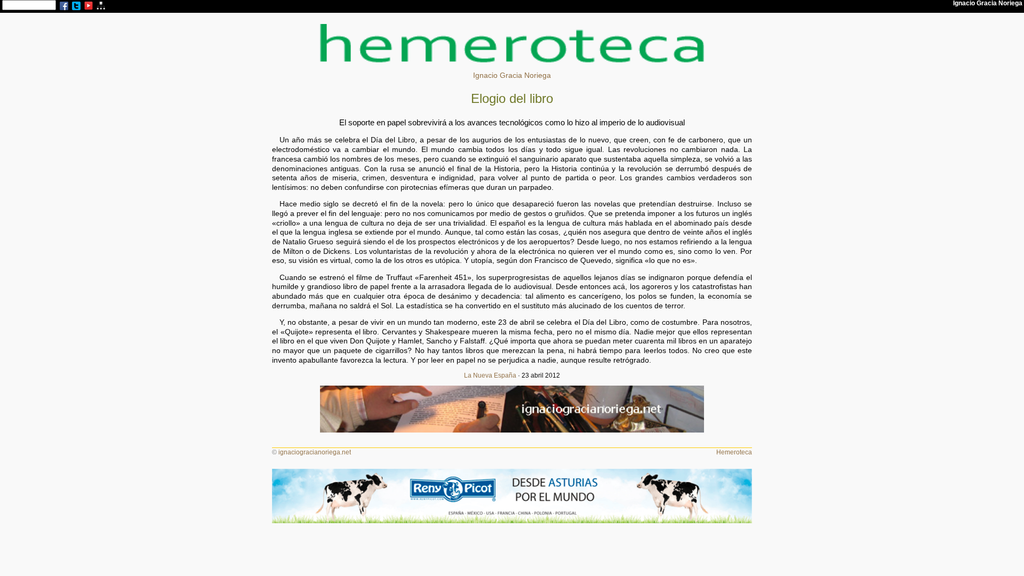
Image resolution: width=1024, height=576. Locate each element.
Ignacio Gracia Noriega (512, 75)
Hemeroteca (734, 452)
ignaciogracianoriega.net (314, 452)
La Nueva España (490, 375)
